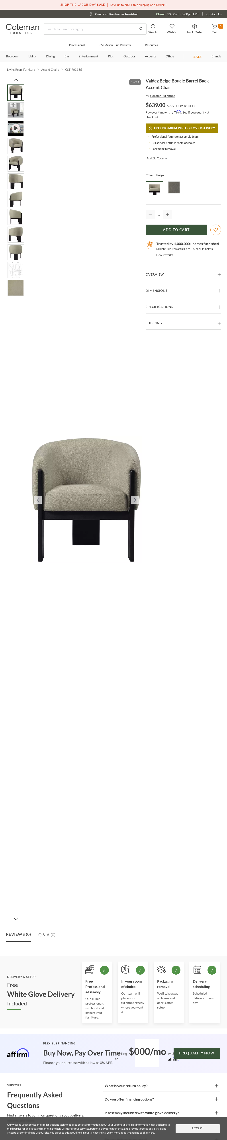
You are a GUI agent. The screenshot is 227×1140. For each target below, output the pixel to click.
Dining (50, 56)
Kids (111, 56)
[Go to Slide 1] (16, 93)
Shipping (154, 323)
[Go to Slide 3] (16, 128)
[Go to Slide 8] (16, 217)
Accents (150, 56)
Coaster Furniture (162, 96)
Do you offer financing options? (129, 1099)
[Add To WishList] (215, 230)
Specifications (159, 307)
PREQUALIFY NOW (197, 1053)
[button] (153, 29)
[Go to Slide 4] (16, 146)
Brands (216, 56)
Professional (77, 45)
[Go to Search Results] (141, 29)
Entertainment (88, 56)
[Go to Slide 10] (16, 252)
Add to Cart (176, 230)
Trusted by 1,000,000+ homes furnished (187, 243)
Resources (151, 45)
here (151, 1132)
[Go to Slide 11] (16, 270)
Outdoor (129, 56)
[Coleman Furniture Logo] (22, 33)
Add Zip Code (155, 158)
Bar (67, 56)
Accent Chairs (50, 69)
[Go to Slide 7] (16, 199)
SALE (198, 57)
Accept (198, 1128)
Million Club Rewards (115, 45)
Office (170, 56)
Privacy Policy (98, 1132)
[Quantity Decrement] (150, 214)
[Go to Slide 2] (16, 110)
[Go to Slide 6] (16, 181)
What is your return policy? (126, 1085)
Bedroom (12, 56)
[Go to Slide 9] (16, 235)
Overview (155, 274)
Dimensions (157, 290)
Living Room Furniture (21, 69)
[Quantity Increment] (167, 214)
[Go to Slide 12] (16, 288)
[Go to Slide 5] (16, 164)
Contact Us (214, 14)
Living (32, 56)
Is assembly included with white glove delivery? (142, 1113)
